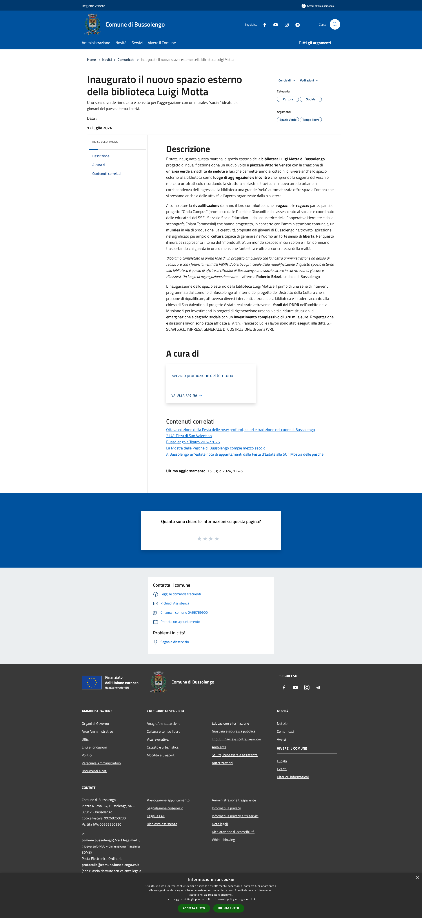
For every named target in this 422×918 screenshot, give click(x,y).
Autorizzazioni (222, 762)
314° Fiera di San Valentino (189, 436)
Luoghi (282, 761)
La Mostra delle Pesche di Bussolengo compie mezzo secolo (216, 448)
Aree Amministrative (97, 731)
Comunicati (126, 59)
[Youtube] (273, 24)
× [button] (417, 877)
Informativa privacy (226, 808)
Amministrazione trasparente (234, 800)
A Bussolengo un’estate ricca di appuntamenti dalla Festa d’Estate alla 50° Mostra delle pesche (245, 454)
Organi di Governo (95, 723)
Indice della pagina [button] (105, 142)
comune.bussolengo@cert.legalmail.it (111, 840)
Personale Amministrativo (101, 763)
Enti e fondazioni (94, 747)
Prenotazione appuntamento (168, 800)
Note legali (220, 823)
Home (91, 59)
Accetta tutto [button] (194, 908)
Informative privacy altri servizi (235, 816)
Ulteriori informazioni (293, 776)
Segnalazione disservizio (165, 808)
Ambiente (219, 747)
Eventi (282, 769)
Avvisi (281, 739)
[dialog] (211, 895)
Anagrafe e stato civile (163, 723)
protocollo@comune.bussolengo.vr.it (110, 864)
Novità (107, 59)
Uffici (85, 739)
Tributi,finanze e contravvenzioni (236, 739)
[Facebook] (262, 24)
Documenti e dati (94, 771)
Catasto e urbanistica (162, 747)
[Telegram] (295, 24)
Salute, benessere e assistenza (235, 754)
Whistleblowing (223, 839)
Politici (87, 755)
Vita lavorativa (158, 739)
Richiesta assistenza (162, 823)
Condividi (284, 80)
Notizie (282, 723)
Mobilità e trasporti (161, 755)
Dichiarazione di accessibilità (233, 831)
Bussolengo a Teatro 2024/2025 (193, 442)
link (253, 899)
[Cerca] (335, 24)
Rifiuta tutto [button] (228, 908)
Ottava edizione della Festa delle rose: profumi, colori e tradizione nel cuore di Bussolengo (240, 430)
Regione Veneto (93, 5)
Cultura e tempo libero (163, 731)
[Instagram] (284, 24)
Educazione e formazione (230, 723)
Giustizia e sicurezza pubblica (233, 731)
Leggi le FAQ (156, 816)
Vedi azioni (307, 80)
